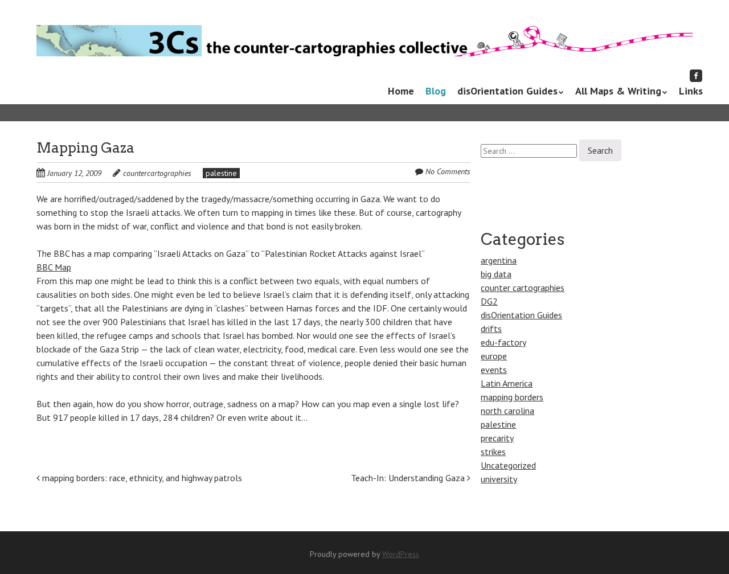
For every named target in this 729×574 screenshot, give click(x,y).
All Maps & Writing (618, 90)
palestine (221, 173)
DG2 (489, 301)
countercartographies (157, 173)
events (494, 369)
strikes (493, 451)
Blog (435, 90)
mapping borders (512, 397)
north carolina (507, 410)
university (499, 479)
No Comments (447, 171)
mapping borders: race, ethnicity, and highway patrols (141, 477)
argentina (499, 260)
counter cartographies (522, 287)
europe (494, 356)
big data (496, 274)
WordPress (400, 554)
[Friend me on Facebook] (696, 75)
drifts (491, 328)
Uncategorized (508, 465)
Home (401, 90)
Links (691, 90)
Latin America (507, 383)
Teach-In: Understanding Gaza (409, 477)
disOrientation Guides (507, 90)
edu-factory (503, 342)
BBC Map (53, 267)
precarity (497, 438)
